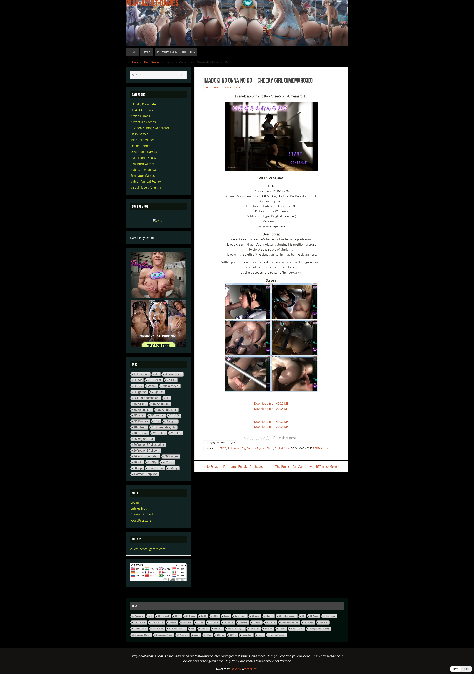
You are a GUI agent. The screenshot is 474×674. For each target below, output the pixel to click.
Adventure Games (143, 122)
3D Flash (243, 622)
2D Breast (154, 380)
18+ (156, 421)
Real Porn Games (143, 164)
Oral (277, 448)
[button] (461, 669)
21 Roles (159, 433)
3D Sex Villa (157, 629)
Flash (270, 448)
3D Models (308, 622)
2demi (152, 386)
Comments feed (142, 514)
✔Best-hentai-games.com (147, 549)
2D (156, 374)
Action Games (140, 116)
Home (134, 62)
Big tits (261, 448)
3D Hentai (271, 622)
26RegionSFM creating (148, 444)
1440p (152, 462)
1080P (137, 462)
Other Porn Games (144, 152)
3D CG (174, 415)
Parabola (236, 669)
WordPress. (251, 669)
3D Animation (142, 409)
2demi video (170, 386)
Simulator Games (143, 176)
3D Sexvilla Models (177, 629)
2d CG (171, 380)
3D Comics (140, 421)
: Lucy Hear (155, 468)
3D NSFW (323, 622)
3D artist (138, 415)
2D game (139, 392)
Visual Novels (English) (146, 187)
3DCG (223, 448)
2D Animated (173, 374)
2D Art (137, 380)
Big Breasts (249, 448)
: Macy (173, 468)
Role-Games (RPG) (143, 170)
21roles (176, 433)
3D (167, 398)
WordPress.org (141, 520)
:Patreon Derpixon (145, 474)
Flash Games (151, 62)
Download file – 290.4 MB (271, 409)
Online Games (140, 146)
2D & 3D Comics (142, 110)
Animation (234, 448)
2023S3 (168, 462)
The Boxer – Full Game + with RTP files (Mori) (307, 467)
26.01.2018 (213, 87)
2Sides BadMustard (146, 397)
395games (171, 456)
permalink (320, 448)
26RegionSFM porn (146, 450)
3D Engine (228, 622)
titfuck (285, 448)
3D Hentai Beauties (289, 622)
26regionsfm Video (145, 456)
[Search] (182, 75)
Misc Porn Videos (143, 140)
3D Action (139, 403)
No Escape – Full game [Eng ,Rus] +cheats (233, 467)
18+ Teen (139, 427)
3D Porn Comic (139, 629)
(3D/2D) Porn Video (144, 104)
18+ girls (171, 421)
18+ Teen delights (164, 427)
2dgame (157, 392)
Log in (135, 502)
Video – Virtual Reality (146, 181)
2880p (137, 468)
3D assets (157, 415)
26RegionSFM (143, 439)
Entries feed (139, 508)
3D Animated (160, 403)
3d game (257, 622)
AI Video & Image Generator (150, 128)
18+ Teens (140, 433)
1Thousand (140, 374)
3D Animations (167, 409)
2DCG (137, 386)
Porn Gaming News (144, 158)
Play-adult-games (152, 3)
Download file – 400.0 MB (271, 403)
